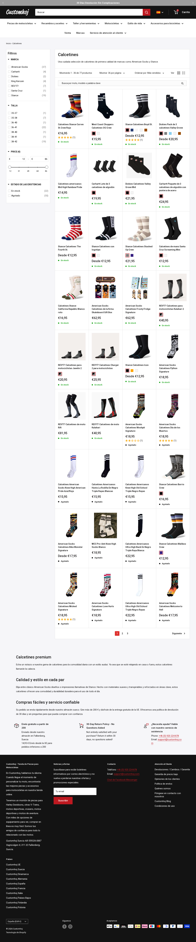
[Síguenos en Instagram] (70, 926)
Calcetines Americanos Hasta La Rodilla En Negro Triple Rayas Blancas (105, 487)
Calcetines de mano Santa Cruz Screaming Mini (172, 248)
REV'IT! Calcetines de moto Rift (71, 426)
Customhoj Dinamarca (17, 874)
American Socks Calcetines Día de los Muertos (169, 427)
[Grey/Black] (161, 314)
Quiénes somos (163, 788)
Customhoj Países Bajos (18, 898)
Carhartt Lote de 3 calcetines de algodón (103, 185)
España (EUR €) (14, 921)
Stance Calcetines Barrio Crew (171, 486)
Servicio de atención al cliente (106, 33)
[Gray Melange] (165, 133)
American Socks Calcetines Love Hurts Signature (103, 606)
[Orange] (132, 370)
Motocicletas (112, 23)
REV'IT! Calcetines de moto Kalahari (105, 426)
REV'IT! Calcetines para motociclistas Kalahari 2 (171, 307)
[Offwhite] (136, 130)
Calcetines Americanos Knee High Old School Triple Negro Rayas (137, 487)
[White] (98, 133)
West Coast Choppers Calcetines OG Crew (102, 126)
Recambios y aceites (52, 23)
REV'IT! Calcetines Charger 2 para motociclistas (105, 367)
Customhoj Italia (14, 893)
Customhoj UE (13, 864)
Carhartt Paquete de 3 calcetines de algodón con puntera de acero (172, 187)
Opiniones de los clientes (167, 779)
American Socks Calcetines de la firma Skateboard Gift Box (103, 309)
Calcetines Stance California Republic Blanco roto (71, 309)
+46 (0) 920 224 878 (169, 735)
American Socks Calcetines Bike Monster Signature (70, 547)
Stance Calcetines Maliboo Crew (172, 545)
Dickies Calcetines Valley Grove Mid (138, 185)
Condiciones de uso (165, 806)
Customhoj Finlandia (16, 902)
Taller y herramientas (84, 23)
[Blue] (132, 130)
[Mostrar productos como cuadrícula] (178, 73)
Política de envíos (163, 783)
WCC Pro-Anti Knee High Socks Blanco (104, 545)
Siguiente (177, 633)
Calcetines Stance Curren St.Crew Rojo (71, 126)
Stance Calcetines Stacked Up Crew (139, 248)
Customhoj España (15, 883)
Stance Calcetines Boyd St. (139, 124)
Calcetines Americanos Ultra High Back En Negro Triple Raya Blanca (138, 547)
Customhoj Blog (163, 801)
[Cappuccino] (179, 133)
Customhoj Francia (15, 888)
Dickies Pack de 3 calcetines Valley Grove (171, 126)
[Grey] (127, 255)
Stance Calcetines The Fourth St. (69, 248)
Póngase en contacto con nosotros (168, 795)
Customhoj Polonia (15, 907)
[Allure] (170, 133)
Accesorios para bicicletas (165, 23)
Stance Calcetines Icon (137, 365)
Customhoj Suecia (15, 869)
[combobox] (89, 12)
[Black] (93, 133)
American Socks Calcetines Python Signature (168, 368)
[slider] (9, 167)
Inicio (8, 43)
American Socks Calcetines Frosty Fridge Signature (137, 309)
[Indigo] (132, 255)
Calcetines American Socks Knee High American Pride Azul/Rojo (71, 487)
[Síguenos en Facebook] (64, 926)
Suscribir (63, 800)
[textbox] (18, 159)
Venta (67, 33)
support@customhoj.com (126, 774)
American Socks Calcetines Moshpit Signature (135, 427)
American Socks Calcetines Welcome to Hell (170, 606)
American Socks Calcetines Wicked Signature (67, 606)
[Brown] (145, 130)
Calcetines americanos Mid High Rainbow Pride (70, 185)
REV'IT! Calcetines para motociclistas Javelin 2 (70, 367)
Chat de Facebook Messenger (122, 779)
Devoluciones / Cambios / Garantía (172, 769)
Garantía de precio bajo (166, 774)
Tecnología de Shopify (16, 932)
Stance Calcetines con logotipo (103, 248)
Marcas (80, 33)
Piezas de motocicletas (20, 23)
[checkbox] (28, 67)
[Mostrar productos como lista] (183, 73)
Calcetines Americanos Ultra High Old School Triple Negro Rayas (137, 606)
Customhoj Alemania (16, 879)
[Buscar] (146, 12)
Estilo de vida (135, 23)
